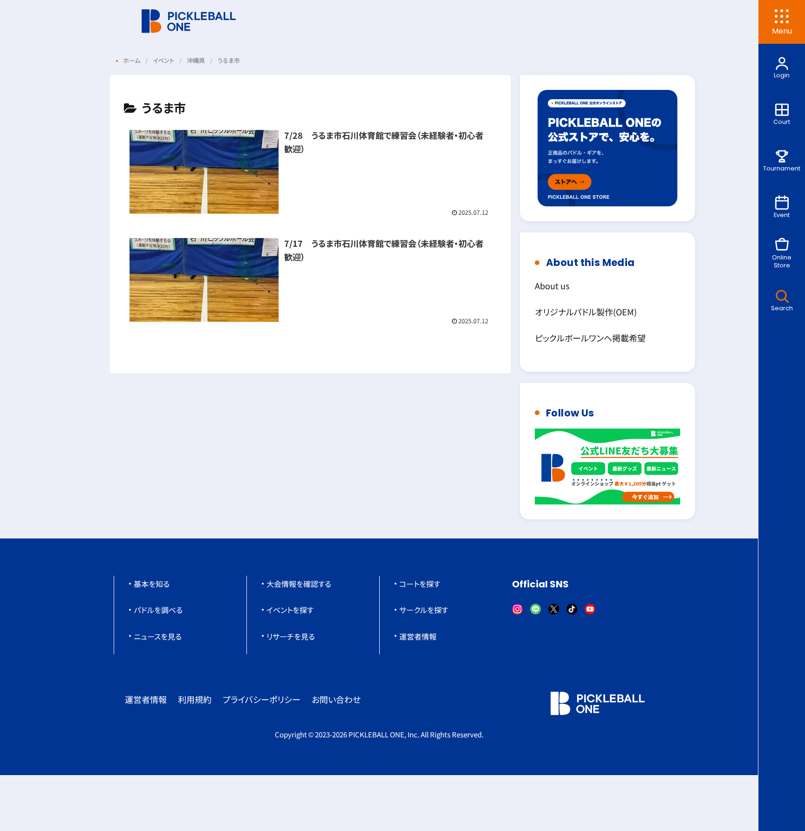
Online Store (781, 261)
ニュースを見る (158, 636)
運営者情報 (418, 636)
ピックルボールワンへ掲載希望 (590, 338)
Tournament (781, 168)
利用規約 (194, 699)
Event (782, 215)
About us (552, 285)
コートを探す (419, 583)
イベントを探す (290, 609)
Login (782, 75)
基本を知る (152, 583)
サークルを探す (423, 609)
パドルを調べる (158, 609)
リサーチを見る (290, 636)
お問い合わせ (336, 699)
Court (781, 122)
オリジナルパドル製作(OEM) (586, 312)
